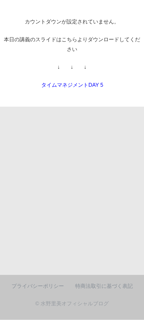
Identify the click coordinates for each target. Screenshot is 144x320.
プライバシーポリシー (38, 286)
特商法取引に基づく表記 (104, 286)
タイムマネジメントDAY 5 (72, 85)
